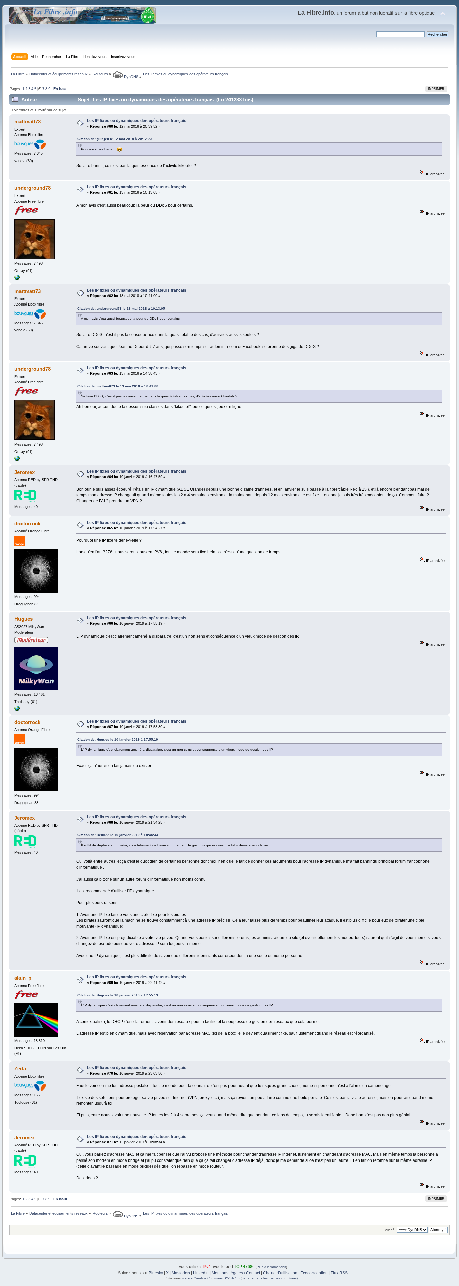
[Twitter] (17, 710)
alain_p (22, 978)
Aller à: (390, 1230)
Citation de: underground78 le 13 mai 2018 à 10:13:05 (121, 308)
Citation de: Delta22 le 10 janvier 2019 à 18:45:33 (117, 835)
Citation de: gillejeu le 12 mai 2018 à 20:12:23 (114, 139)
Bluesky (156, 1273)
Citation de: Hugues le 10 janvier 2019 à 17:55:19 (117, 739)
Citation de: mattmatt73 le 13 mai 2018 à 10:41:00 (117, 386)
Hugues (23, 619)
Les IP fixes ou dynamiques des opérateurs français (136, 120)
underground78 (32, 188)
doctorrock (27, 523)
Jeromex (24, 472)
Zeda (20, 1068)
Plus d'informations (271, 1267)
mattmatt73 (27, 121)
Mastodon (181, 1273)
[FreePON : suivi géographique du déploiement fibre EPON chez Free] (17, 279)
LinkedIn (201, 1273)
